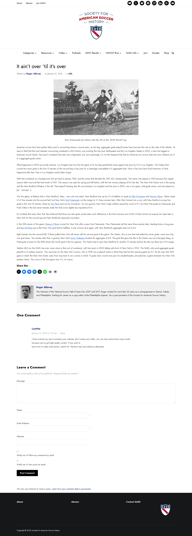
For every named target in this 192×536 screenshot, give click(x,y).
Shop (166, 53)
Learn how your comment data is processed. (71, 488)
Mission (29, 3)
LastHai (36, 328)
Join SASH (41, 3)
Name (19, 410)
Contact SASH (133, 501)
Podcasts (76, 53)
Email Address (23, 423)
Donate (155, 53)
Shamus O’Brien (52, 224)
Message (21, 381)
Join (145, 53)
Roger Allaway (33, 73)
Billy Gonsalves (138, 196)
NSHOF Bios (112, 53)
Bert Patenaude (73, 200)
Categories (28, 53)
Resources (46, 53)
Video (62, 53)
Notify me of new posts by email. (31, 464)
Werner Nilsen (156, 196)
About (19, 3)
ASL (70, 73)
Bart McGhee (27, 227)
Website (20, 436)
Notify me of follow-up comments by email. (35, 455)
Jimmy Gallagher (78, 238)
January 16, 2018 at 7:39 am (44, 333)
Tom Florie (55, 203)
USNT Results (92, 53)
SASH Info (131, 53)
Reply (62, 333)
